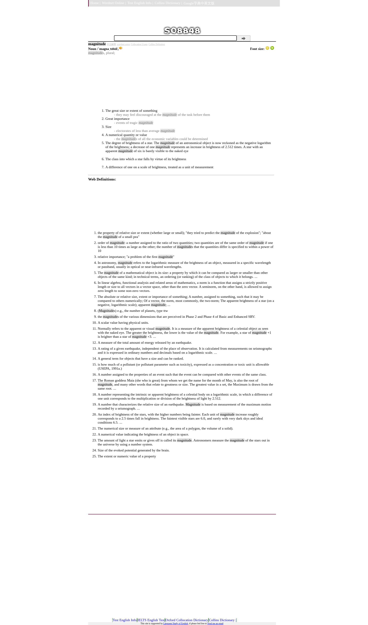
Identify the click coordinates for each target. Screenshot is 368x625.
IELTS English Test (151, 620)
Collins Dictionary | (168, 3)
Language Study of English (175, 623)
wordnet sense (123, 44)
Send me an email (215, 623)
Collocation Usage (139, 44)
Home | (95, 3)
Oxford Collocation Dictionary (186, 620)
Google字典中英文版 (199, 3)
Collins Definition (157, 44)
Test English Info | (140, 3)
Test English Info (125, 620)
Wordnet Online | (114, 3)
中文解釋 (111, 44)
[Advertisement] (181, 82)
